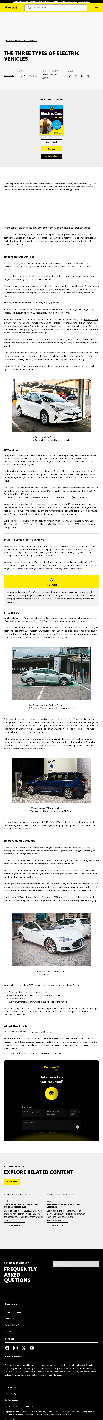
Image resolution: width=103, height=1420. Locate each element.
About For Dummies (13, 1312)
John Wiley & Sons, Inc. (36, 1411)
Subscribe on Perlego (51, 156)
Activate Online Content (14, 1325)
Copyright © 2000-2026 (14, 1411)
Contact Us (9, 1318)
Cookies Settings (12, 1400)
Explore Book (51, 142)
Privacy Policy (10, 1393)
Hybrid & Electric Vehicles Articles (21, 41)
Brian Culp (9, 75)
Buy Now (51, 149)
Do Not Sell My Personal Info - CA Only (21, 1406)
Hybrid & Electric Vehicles (49, 1053)
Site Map (8, 1331)
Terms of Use (11, 1387)
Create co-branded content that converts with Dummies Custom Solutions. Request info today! (51, 1)
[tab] (12, 1182)
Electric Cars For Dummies (49, 76)
